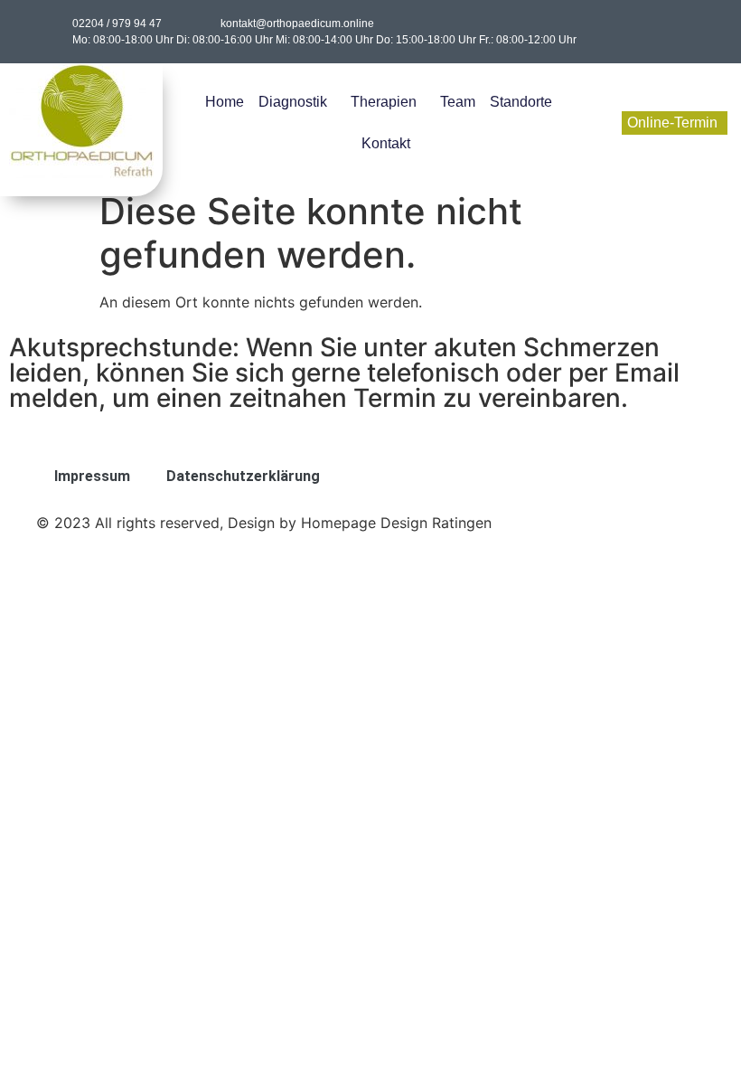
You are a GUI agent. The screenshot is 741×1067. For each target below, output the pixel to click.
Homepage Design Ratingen (396, 523)
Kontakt (385, 143)
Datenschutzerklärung (243, 476)
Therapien (384, 101)
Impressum (92, 476)
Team (457, 101)
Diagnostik (292, 101)
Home (224, 101)
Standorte (521, 101)
